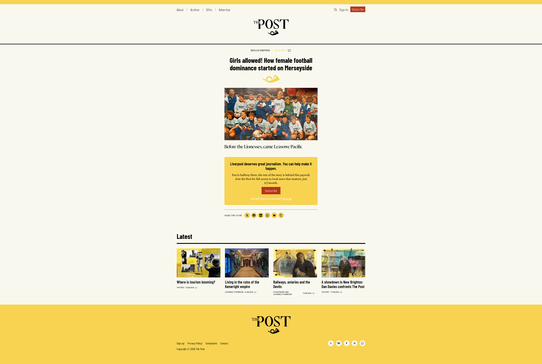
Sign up (180, 343)
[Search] (335, 9)
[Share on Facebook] (254, 215)
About (180, 10)
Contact (224, 343)
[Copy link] (281, 215)
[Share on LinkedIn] (261, 215)
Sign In (343, 10)
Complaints (211, 343)
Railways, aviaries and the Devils (291, 284)
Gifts (209, 10)
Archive (194, 10)
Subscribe (358, 9)
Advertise (224, 10)
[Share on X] (247, 215)
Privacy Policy (195, 343)
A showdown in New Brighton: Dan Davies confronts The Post (343, 284)
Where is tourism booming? (196, 282)
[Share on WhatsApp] (267, 215)
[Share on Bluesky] (274, 215)
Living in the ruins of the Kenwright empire (242, 284)
